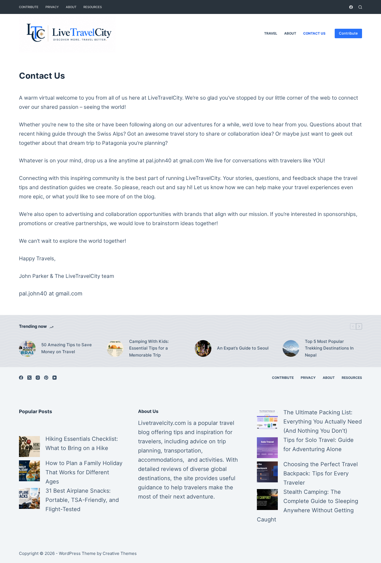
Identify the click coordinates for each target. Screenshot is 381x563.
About (71, 7)
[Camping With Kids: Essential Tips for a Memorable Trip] (115, 348)
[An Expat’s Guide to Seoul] (203, 348)
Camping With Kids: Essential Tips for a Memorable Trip (149, 348)
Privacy (52, 7)
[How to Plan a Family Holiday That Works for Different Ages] (29, 470)
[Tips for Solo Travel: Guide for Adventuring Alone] (267, 447)
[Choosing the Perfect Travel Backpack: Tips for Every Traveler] (267, 471)
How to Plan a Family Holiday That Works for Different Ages (83, 472)
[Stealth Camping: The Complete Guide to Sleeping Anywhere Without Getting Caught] (267, 499)
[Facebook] (351, 7)
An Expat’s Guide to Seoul (243, 348)
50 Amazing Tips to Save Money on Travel (66, 348)
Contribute (28, 7)
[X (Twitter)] (29, 378)
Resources (92, 7)
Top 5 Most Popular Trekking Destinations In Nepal (329, 348)
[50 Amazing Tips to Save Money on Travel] (27, 348)
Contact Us (314, 33)
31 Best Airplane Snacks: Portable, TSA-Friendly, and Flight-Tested (82, 500)
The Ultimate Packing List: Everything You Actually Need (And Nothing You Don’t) (322, 421)
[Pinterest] (46, 378)
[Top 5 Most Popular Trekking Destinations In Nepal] (291, 348)
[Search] (360, 7)
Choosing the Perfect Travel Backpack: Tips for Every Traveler (320, 473)
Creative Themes (120, 553)
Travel (270, 33)
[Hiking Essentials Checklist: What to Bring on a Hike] (29, 446)
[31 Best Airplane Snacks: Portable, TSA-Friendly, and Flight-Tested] (29, 498)
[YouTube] (54, 378)
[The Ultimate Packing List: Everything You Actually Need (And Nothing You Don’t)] (267, 420)
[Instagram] (38, 378)
